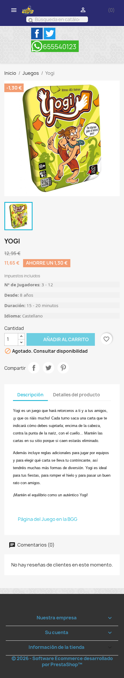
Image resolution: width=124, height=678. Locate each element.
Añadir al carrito (58, 339)
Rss (55, 46)
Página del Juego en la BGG (47, 519)
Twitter (49, 33)
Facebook (37, 33)
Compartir (34, 368)
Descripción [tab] (30, 395)
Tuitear (48, 368)
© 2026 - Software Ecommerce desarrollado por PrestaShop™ (62, 661)
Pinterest (63, 368)
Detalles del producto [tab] (76, 395)
